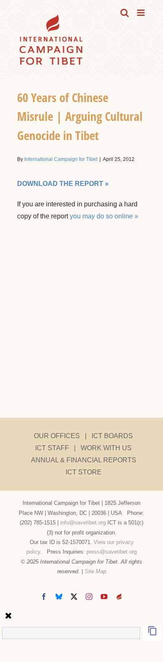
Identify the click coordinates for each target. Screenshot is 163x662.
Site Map (95, 571)
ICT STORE (84, 472)
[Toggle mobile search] (124, 12)
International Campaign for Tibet (60, 159)
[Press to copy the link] (152, 633)
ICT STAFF (52, 447)
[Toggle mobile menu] (141, 12)
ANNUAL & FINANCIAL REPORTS (83, 460)
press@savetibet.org (112, 552)
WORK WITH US (106, 447)
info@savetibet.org (83, 522)
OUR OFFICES (57, 435)
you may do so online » (104, 216)
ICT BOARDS (112, 435)
